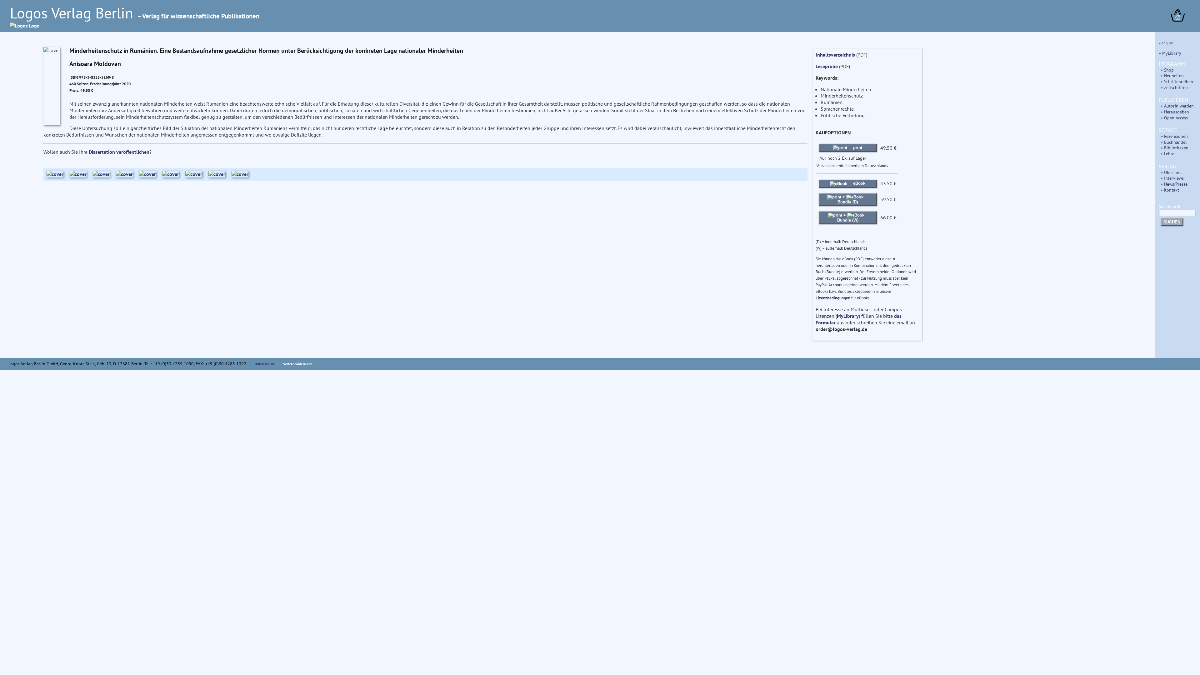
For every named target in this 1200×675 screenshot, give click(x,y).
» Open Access (1174, 118)
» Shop (1167, 70)
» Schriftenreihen (1177, 81)
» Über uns (1171, 172)
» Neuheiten (1172, 75)
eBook (858, 183)
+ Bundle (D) (848, 199)
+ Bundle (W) (847, 217)
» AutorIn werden (1177, 106)
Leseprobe (827, 66)
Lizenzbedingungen (833, 298)
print (857, 147)
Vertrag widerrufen (297, 364)
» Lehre (1167, 154)
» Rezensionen (1174, 136)
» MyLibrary (1170, 53)
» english (1166, 43)
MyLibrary (848, 316)
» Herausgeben (1175, 112)
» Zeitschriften (1174, 87)
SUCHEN (1171, 222)
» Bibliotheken (1174, 148)
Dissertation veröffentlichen (119, 152)
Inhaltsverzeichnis (835, 55)
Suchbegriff (1169, 206)
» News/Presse (1174, 184)
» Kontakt (1170, 190)
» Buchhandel (1174, 142)
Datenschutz (265, 364)
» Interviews (1172, 178)
